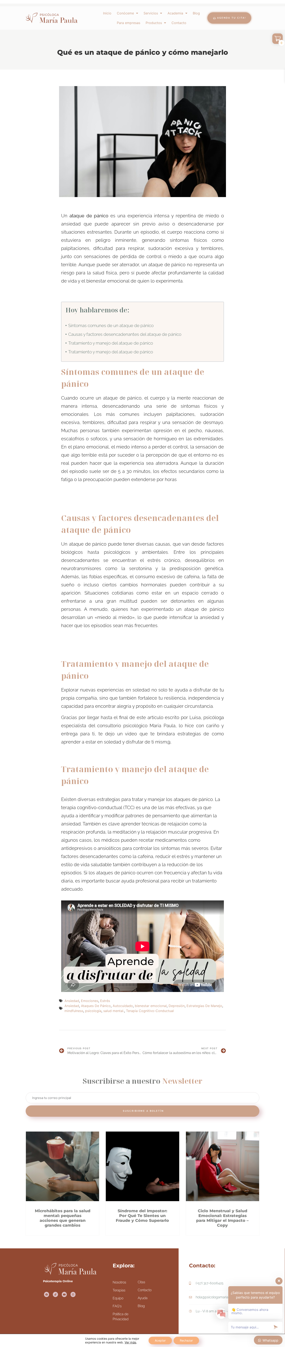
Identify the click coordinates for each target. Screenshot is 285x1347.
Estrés (105, 1001)
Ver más (130, 1342)
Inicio (107, 13)
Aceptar (160, 1340)
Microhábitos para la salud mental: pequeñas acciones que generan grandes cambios (62, 1217)
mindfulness (73, 1011)
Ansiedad (71, 1001)
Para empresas (128, 23)
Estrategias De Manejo (204, 1006)
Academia (175, 13)
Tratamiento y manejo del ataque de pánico (110, 343)
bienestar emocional (151, 1006)
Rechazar (186, 1340)
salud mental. (113, 1011)
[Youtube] (64, 1294)
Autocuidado (123, 1006)
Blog (196, 13)
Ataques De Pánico (96, 1006)
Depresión (177, 1006)
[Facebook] (46, 1294)
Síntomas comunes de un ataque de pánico (111, 325)
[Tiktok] (55, 1294)
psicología (93, 1011)
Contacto (179, 23)
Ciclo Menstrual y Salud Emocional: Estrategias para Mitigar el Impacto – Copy (222, 1217)
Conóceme (125, 13)
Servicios (151, 13)
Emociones (89, 1001)
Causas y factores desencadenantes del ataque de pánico (124, 334)
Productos (154, 23)
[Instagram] (73, 1294)
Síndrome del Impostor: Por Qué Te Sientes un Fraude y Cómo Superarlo (142, 1215)
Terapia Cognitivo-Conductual (150, 1011)
